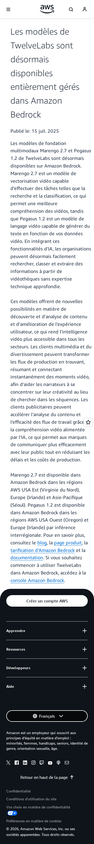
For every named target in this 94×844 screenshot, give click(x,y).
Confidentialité (18, 791)
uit (79, 542)
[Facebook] (17, 763)
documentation (26, 557)
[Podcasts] (58, 763)
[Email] (67, 763)
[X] (8, 763)
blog (42, 542)
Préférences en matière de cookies (33, 821)
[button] (47, 601)
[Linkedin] (25, 763)
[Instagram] (33, 763)
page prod (65, 542)
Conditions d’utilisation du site (31, 799)
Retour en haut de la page (44, 777)
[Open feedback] (88, 422)
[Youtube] (50, 763)
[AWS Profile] (84, 9)
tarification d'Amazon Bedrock (42, 550)
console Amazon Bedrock (37, 580)
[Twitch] (42, 763)
